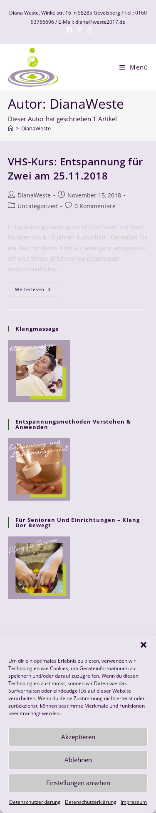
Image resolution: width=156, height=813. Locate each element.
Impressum (134, 802)
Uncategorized (37, 206)
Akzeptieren (78, 737)
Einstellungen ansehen (78, 782)
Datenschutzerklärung (35, 802)
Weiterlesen (36, 291)
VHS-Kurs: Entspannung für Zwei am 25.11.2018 (75, 168)
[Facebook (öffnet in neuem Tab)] (69, 30)
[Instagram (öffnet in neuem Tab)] (88, 30)
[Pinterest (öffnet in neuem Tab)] (79, 30)
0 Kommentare (95, 206)
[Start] (10, 128)
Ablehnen (78, 760)
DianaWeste (36, 128)
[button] (143, 645)
